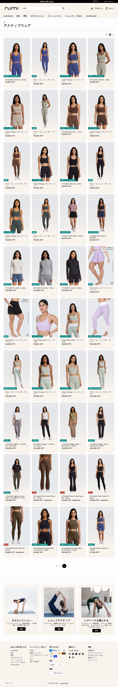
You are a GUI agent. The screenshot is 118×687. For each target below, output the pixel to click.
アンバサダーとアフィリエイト (39, 656)
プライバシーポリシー (95, 653)
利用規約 (91, 650)
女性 (18, 16)
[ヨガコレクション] (21, 602)
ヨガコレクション (37, 16)
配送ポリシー (92, 657)
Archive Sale (91, 16)
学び (31, 659)
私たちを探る (34, 661)
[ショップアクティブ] (59, 602)
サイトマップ (92, 660)
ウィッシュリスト (54, 16)
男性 (25, 16)
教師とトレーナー (36, 653)
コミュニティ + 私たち (73, 16)
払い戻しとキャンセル (95, 655)
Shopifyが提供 (64, 683)
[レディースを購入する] (96, 602)
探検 (21, 629)
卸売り (32, 650)
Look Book (8, 16)
